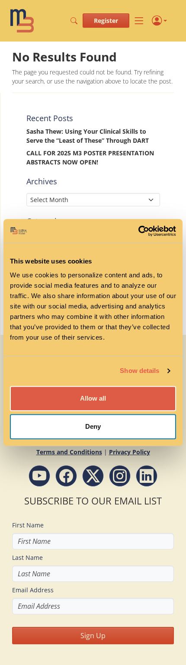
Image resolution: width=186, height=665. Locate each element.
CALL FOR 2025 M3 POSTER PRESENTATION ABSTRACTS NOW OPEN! (90, 157)
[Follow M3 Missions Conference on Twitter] (93, 475)
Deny (93, 426)
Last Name (27, 557)
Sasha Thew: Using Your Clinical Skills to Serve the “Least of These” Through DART (87, 136)
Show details (139, 370)
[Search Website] (74, 20)
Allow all (93, 398)
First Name (28, 525)
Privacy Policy (129, 452)
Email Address (33, 590)
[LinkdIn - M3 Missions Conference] (146, 475)
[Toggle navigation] (139, 21)
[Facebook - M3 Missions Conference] (66, 475)
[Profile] (159, 21)
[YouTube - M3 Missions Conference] (39, 475)
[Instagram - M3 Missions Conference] (119, 475)
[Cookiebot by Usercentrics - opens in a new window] (138, 231)
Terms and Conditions (69, 452)
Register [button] (106, 20)
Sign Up (93, 635)
